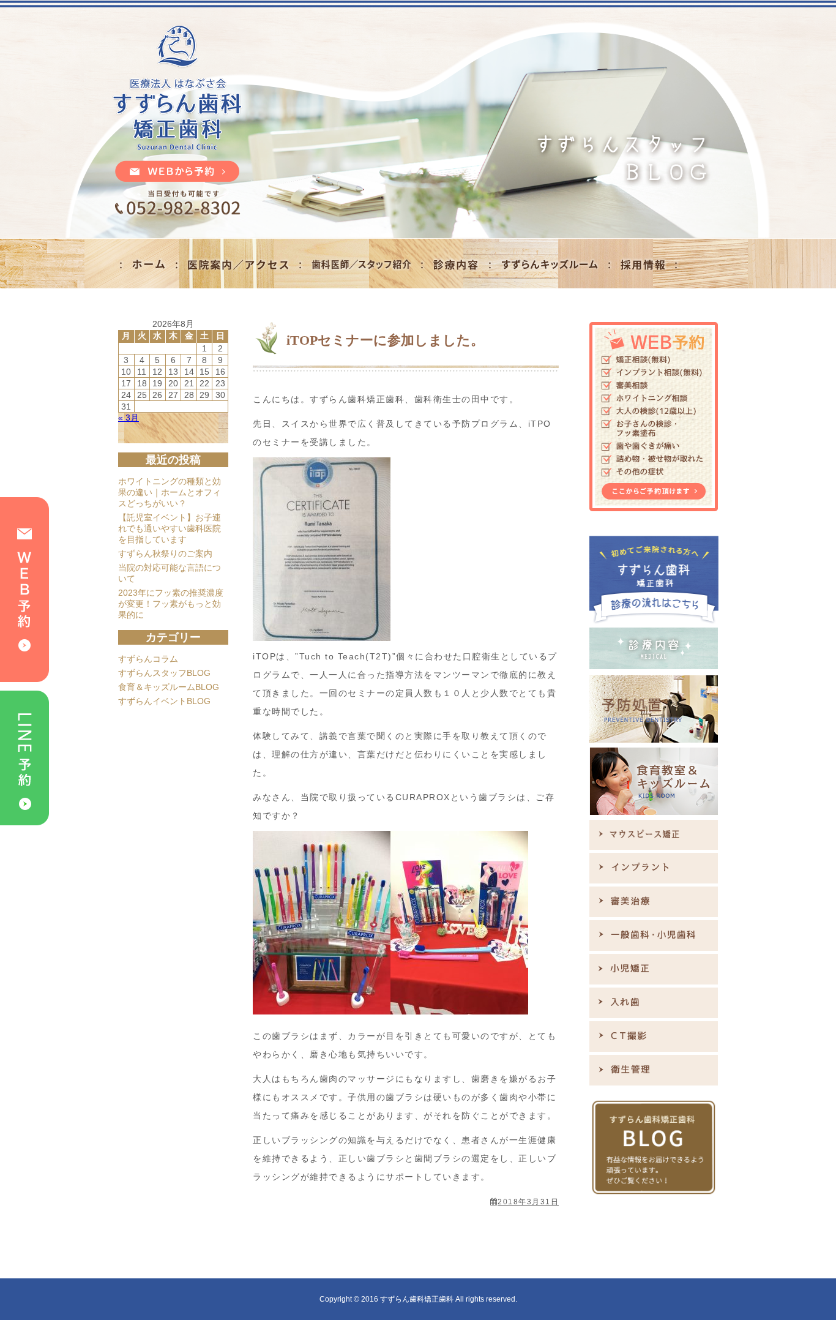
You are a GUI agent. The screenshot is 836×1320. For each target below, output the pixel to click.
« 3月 (128, 417)
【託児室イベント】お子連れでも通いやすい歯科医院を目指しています (169, 528)
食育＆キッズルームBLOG (168, 687)
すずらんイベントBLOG (164, 701)
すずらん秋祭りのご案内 (165, 553)
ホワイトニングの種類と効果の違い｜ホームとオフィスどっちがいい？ (169, 492)
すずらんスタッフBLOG (164, 673)
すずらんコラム (148, 659)
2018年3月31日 (528, 1202)
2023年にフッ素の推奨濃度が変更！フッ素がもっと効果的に (170, 604)
